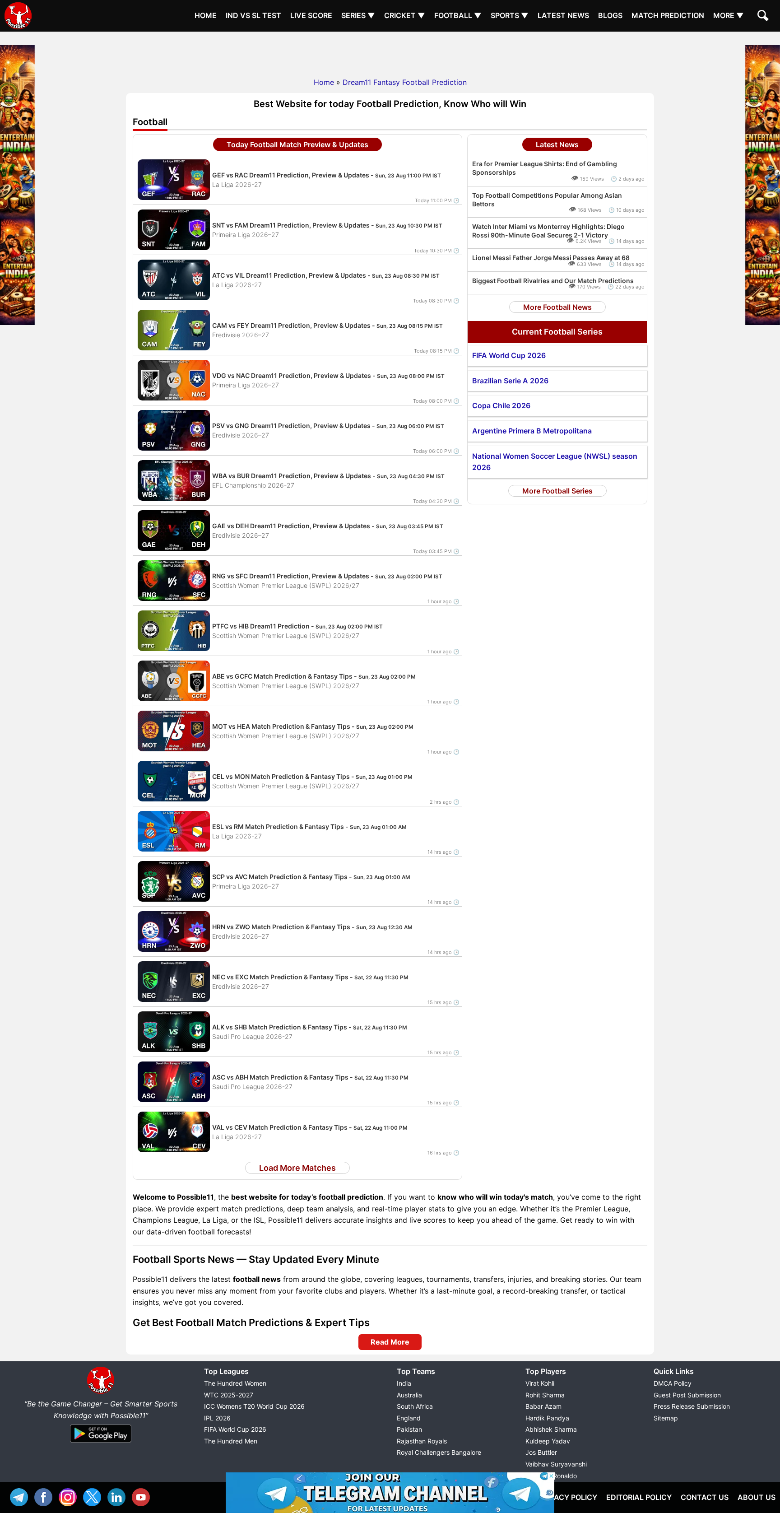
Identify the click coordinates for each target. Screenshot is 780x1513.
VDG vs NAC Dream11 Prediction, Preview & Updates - (328, 375)
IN (118, 1496)
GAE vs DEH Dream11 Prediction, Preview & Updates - (327, 526)
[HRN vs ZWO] (174, 931)
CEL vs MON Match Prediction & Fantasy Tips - (312, 776)
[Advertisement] (390, 52)
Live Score (311, 15)
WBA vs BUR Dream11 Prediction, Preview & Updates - (328, 476)
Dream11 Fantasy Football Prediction (405, 82)
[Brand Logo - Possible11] (100, 1392)
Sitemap (666, 1418)
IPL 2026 (217, 1418)
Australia (409, 1395)
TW (94, 1496)
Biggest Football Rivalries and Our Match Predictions (553, 280)
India (404, 1383)
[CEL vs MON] (174, 780)
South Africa (415, 1406)
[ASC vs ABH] (174, 1081)
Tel (21, 1496)
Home (206, 15)
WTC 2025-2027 (228, 1395)
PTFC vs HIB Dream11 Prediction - (297, 626)
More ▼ (728, 15)
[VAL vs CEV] (174, 1131)
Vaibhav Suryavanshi (556, 1464)
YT (143, 1496)
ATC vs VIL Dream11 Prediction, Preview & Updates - (326, 275)
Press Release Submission (692, 1406)
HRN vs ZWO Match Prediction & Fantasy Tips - (312, 927)
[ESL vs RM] (174, 830)
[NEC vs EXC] (174, 981)
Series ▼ (358, 15)
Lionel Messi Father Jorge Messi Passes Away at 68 (551, 257)
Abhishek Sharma (551, 1429)
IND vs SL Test (253, 15)
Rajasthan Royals (422, 1441)
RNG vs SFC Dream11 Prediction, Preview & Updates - (327, 576)
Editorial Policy (639, 1497)
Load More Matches (297, 1168)
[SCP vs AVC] (174, 880)
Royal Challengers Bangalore (439, 1452)
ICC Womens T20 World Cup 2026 (254, 1406)
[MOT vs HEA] (174, 730)
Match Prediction (667, 15)
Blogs (610, 15)
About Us (756, 1497)
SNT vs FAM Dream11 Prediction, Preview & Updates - (327, 225)
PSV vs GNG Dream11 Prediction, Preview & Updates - (328, 425)
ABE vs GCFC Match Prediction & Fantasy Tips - (314, 676)
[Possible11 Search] (764, 16)
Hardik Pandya (547, 1418)
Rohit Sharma (545, 1395)
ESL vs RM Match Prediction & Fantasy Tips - (309, 826)
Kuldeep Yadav (547, 1441)
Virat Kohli (539, 1383)
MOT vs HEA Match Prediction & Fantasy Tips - (312, 726)
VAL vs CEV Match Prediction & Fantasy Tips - (310, 1127)
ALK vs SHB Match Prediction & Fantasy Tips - (309, 1027)
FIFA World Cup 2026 (235, 1429)
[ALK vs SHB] (174, 1031)
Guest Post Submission (687, 1395)
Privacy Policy (567, 1497)
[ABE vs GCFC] (174, 680)
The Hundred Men (230, 1441)
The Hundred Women (235, 1383)
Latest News (563, 15)
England (409, 1418)
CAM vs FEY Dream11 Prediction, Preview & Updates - (327, 325)
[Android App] (100, 1443)
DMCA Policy (673, 1383)
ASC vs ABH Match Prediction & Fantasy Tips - (310, 1077)
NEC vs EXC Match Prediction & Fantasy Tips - (310, 977)
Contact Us (705, 1497)
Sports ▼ (510, 15)
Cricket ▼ (404, 15)
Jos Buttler (541, 1452)
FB (45, 1496)
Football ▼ (458, 15)
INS (70, 1496)
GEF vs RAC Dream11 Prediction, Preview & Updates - (326, 175)
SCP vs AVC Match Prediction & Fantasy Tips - (311, 876)
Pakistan (409, 1429)
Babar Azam (543, 1406)
